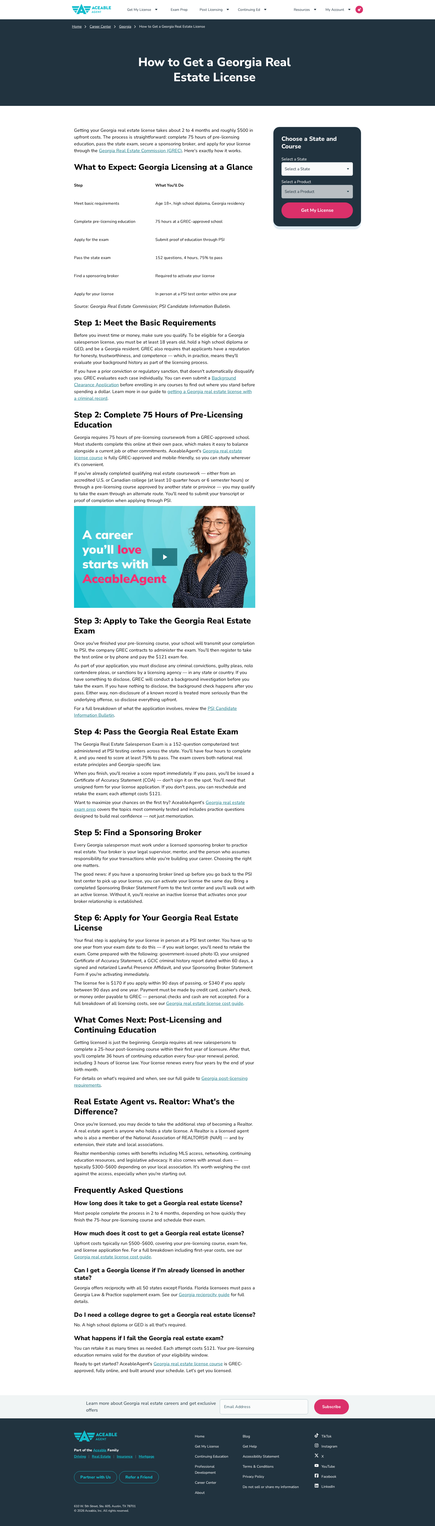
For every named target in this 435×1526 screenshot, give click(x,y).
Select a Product (296, 182)
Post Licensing (211, 9)
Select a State (294, 159)
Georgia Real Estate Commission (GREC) (140, 151)
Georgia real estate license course (188, 1364)
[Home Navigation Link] (93, 9)
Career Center (100, 26)
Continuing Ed (249, 9)
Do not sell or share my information (271, 1487)
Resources (302, 9)
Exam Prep (183, 9)
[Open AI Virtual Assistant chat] (359, 9)
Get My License (139, 9)
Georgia (125, 26)
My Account (334, 9)
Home (77, 26)
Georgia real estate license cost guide (204, 1003)
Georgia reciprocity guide (204, 1295)
